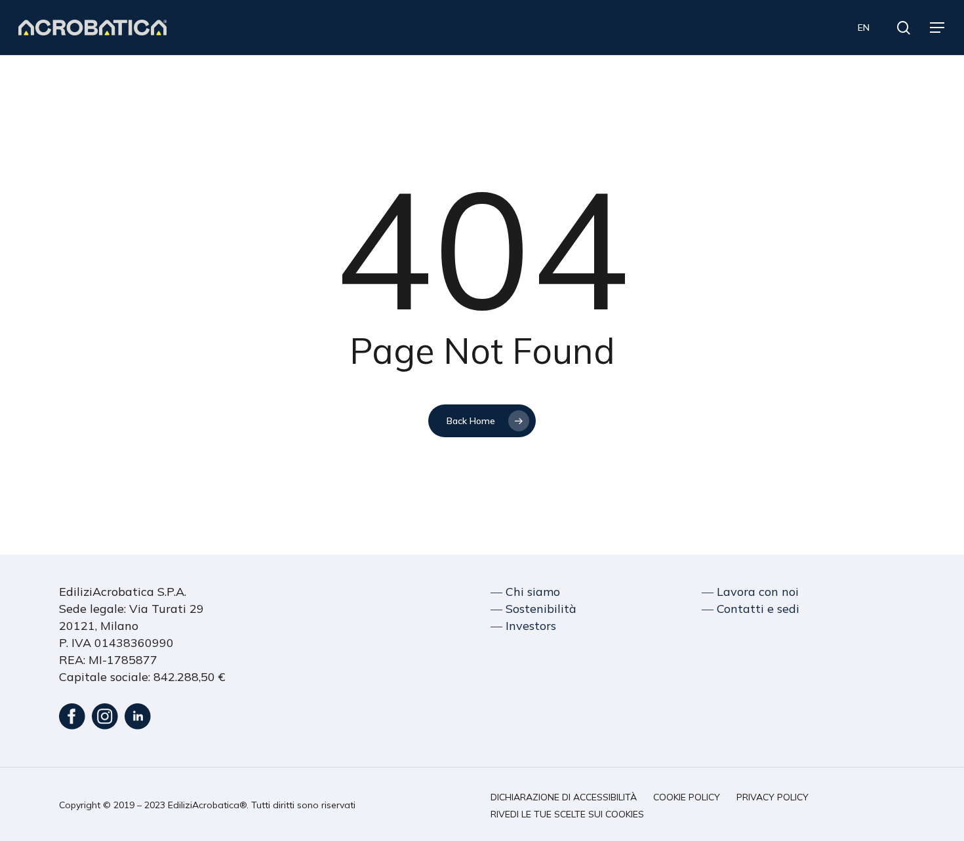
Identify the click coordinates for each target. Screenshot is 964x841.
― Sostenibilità (533, 608)
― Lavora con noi (750, 591)
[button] (938, 28)
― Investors (523, 625)
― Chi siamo (525, 591)
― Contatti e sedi (750, 608)
